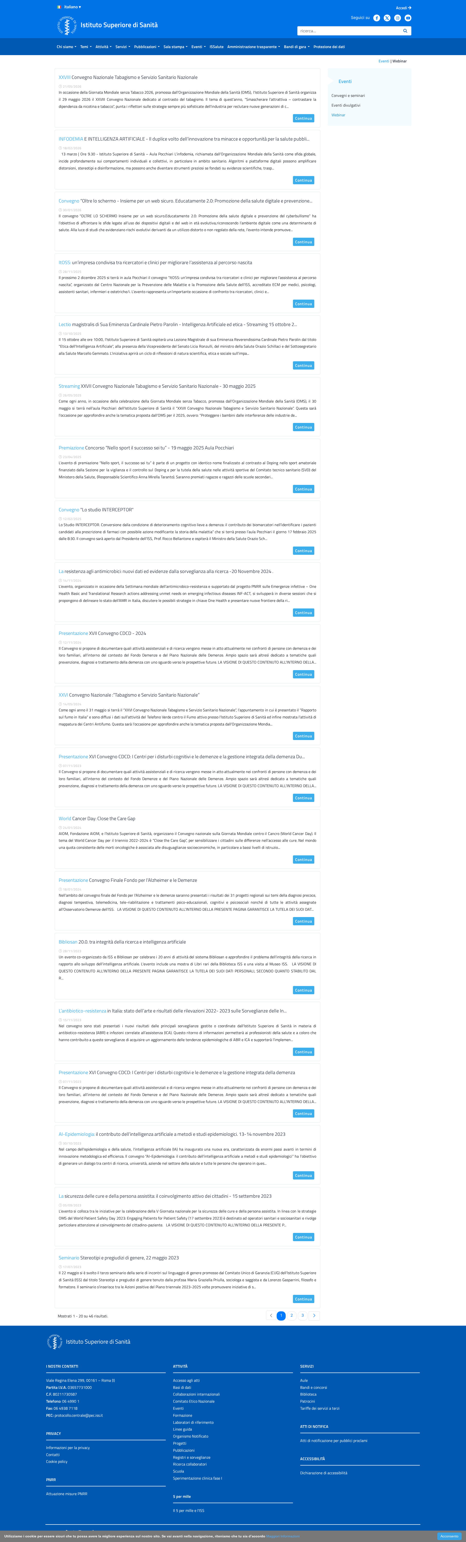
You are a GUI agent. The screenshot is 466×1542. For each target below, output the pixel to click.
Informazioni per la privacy (68, 1447)
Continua (303, 118)
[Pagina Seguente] (314, 1316)
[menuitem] (66, 46)
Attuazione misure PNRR (66, 1494)
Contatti (53, 1455)
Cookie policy (56, 1461)
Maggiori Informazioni (283, 1536)
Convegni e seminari (348, 95)
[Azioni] (59, 7)
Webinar (338, 115)
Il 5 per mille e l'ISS (188, 1510)
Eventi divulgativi (346, 105)
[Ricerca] (405, 31)
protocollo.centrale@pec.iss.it (79, 1415)
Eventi (384, 61)
